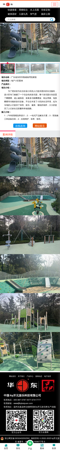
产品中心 (30, 376)
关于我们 (21, 376)
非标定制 (45, 9)
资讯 (18, 448)
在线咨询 (20, 125)
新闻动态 (38, 376)
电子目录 (47, 376)
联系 (54, 448)
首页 (6, 448)
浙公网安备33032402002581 (17, 438)
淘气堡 (33, 13)
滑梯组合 (23, 9)
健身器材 (12, 13)
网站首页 (12, 376)
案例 (42, 448)
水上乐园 (34, 9)
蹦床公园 (45, 13)
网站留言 (40, 125)
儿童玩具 (23, 13)
